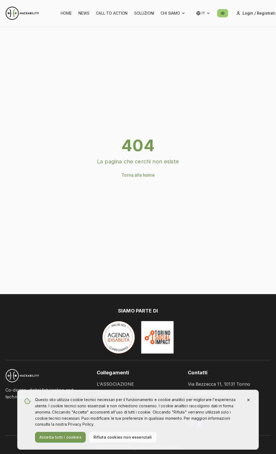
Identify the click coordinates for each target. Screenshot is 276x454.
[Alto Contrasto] (222, 13)
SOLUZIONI (144, 13)
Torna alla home (137, 175)
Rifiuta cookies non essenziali (123, 437)
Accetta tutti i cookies (60, 437)
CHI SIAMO (170, 13)
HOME (66, 13)
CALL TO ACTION (111, 13)
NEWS (84, 13)
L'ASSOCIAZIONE (115, 384)
